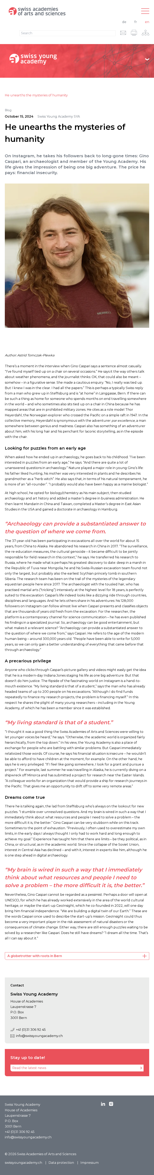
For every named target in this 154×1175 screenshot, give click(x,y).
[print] (134, 32)
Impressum (89, 1163)
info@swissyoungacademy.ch (39, 1036)
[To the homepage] (53, 11)
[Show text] (147, 59)
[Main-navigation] (145, 11)
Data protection (61, 1163)
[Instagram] (111, 1104)
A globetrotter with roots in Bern (34, 956)
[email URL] (123, 32)
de (124, 22)
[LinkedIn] (103, 1104)
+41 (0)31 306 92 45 (31, 1030)
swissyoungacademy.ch (23, 1163)
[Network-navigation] (145, 32)
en (147, 22)
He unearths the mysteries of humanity (36, 95)
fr (135, 22)
